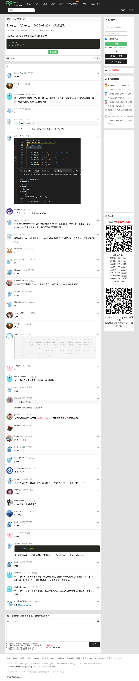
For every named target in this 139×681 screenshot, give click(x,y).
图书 (61, 3)
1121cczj (18, 489)
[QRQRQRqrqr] (9, 378)
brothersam (19, 280)
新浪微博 (45, 658)
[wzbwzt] (9, 427)
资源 (53, 3)
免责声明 (61, 658)
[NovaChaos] (9, 304)
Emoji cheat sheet (53, 647)
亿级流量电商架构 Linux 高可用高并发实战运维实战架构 (120, 104)
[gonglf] (9, 211)
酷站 (84, 658)
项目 (45, 3)
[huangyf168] (9, 460)
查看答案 (53, 52)
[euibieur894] (9, 315)
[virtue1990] (9, 250)
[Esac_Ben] (9, 75)
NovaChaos (19, 302)
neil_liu (17, 108)
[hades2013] (9, 513)
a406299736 (19, 500)
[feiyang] (9, 293)
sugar (16, 220)
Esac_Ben (18, 73)
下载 (84, 3)
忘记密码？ (123, 47)
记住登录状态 (113, 39)
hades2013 (18, 511)
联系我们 (70, 658)
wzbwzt (17, 425)
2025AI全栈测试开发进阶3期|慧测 (120, 110)
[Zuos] (9, 535)
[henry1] (9, 86)
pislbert (17, 135)
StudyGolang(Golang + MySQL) (28, 666)
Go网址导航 (72, 3)
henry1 (17, 83)
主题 (28, 3)
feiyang (17, 291)
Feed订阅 (92, 658)
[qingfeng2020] (9, 603)
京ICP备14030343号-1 (15, 677)
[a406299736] (9, 502)
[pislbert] (9, 138)
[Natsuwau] (9, 272)
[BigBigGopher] (9, 575)
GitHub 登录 (117, 56)
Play (53, 658)
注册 (123, 10)
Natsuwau (18, 270)
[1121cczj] (9, 492)
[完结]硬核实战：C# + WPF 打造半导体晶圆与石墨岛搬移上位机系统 (120, 118)
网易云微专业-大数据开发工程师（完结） (119, 87)
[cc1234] (9, 368)
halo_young (19, 259)
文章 (37, 3)
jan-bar (17, 414)
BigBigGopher (20, 572)
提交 (94, 644)
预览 (16, 621)
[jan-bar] (9, 416)
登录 (131, 10)
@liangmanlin (24, 604)
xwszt (16, 334)
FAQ (15, 658)
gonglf (17, 209)
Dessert (17, 398)
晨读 (29, 658)
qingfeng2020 (20, 601)
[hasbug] (9, 449)
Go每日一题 (19, 19)
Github (36, 658)
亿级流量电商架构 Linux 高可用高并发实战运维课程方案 (120, 95)
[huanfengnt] (9, 470)
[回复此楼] (98, 73)
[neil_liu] (9, 111)
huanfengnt (19, 468)
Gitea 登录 (117, 61)
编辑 (8, 621)
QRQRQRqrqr (20, 376)
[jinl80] (9, 121)
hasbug (17, 447)
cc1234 (17, 365)
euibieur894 (19, 313)
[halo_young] (9, 261)
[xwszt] (9, 336)
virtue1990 (18, 248)
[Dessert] (9, 400)
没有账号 (43, 616)
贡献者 (22, 658)
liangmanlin (19, 94)
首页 (9, 19)
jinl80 (16, 119)
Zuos (16, 532)
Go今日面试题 (113, 70)
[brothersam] (9, 283)
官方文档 (94, 3)
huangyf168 (19, 457)
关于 (8, 658)
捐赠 (78, 658)
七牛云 (52, 666)
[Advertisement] (119, 171)
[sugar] (9, 222)
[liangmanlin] (9, 96)
